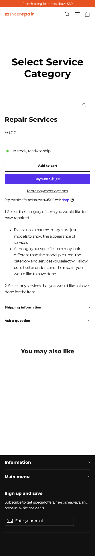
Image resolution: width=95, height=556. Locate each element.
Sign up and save (24, 493)
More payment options (47, 191)
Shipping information (23, 307)
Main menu (17, 476)
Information (18, 462)
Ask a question (17, 321)
